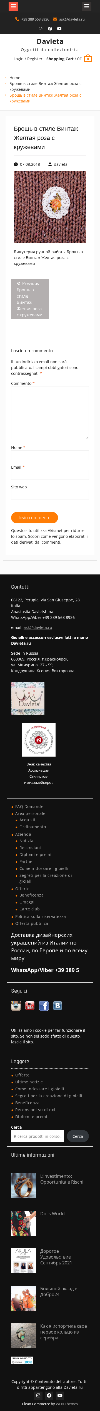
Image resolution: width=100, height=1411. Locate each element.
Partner (26, 861)
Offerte (22, 888)
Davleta (50, 41)
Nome (18, 447)
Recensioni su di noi (35, 1109)
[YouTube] (59, 28)
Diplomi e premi (35, 854)
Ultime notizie (29, 1081)
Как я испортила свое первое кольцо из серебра (63, 1332)
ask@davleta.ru (72, 19)
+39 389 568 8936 (35, 19)
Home (14, 77)
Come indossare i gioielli (44, 868)
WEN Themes (67, 1403)
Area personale (30, 813)
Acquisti (27, 819)
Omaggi (27, 902)
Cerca (16, 1127)
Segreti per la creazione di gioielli (48, 1095)
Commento (23, 383)
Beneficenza (31, 895)
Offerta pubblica (31, 923)
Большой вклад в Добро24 (58, 1291)
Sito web (19, 486)
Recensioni (30, 847)
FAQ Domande (29, 806)
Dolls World (52, 1214)
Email (18, 467)
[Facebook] (50, 28)
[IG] (40, 28)
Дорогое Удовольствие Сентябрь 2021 (56, 1257)
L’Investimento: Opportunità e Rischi (61, 1179)
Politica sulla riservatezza (40, 916)
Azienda (23, 834)
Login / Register (28, 58)
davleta (61, 164)
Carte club (29, 909)
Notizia (26, 840)
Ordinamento (32, 826)
